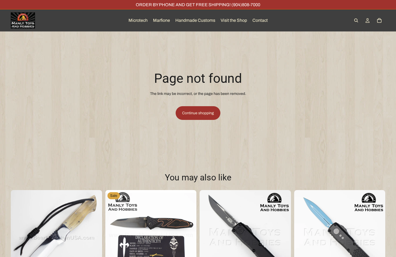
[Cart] (379, 20)
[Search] (356, 20)
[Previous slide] (19, 235)
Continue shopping (198, 113)
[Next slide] (94, 235)
